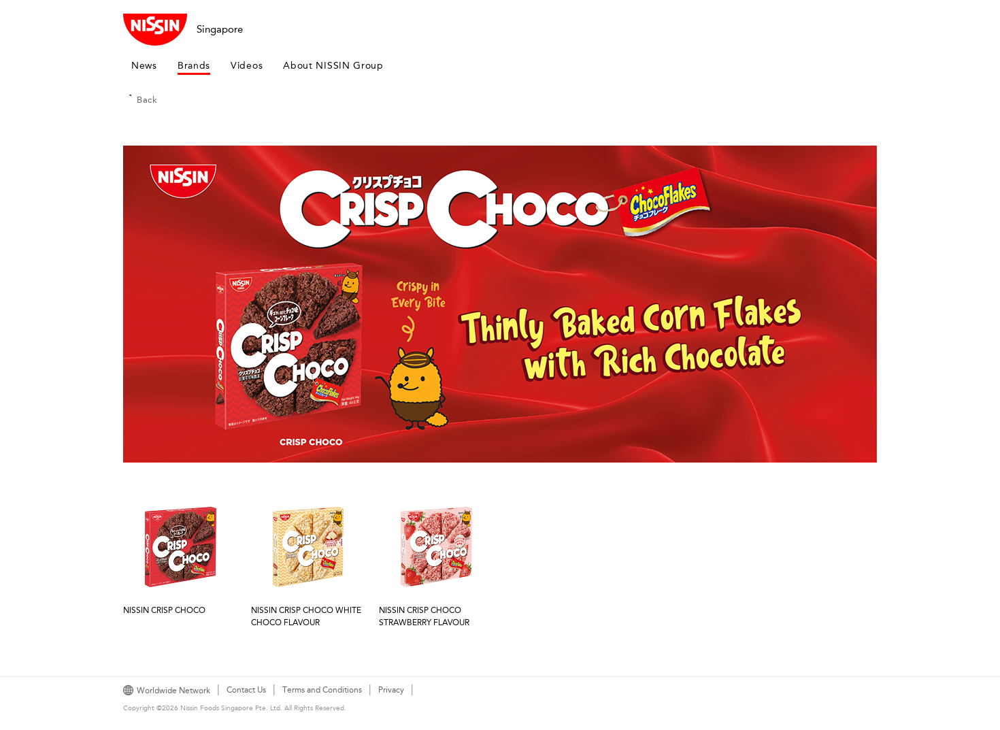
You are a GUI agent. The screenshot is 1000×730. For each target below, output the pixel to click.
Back (147, 99)
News (144, 65)
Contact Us (246, 690)
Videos (247, 65)
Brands (194, 65)
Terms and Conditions (322, 690)
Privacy (391, 690)
